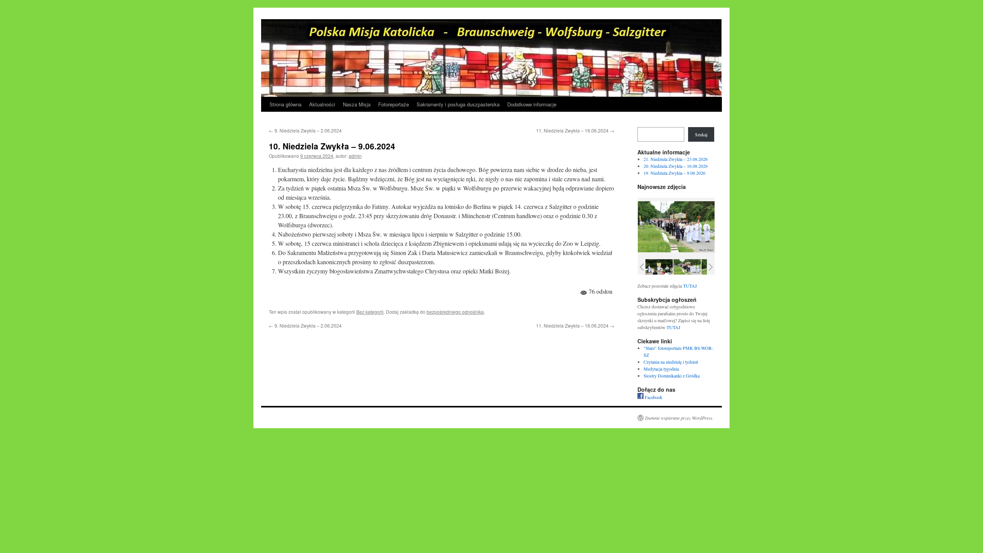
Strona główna (285, 104)
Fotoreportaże (393, 104)
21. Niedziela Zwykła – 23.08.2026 (676, 159)
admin (355, 155)
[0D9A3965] (687, 267)
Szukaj (701, 134)
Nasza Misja (357, 104)
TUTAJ (690, 286)
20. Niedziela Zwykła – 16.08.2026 (676, 166)
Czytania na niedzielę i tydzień (671, 362)
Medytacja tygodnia (661, 369)
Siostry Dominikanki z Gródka (672, 376)
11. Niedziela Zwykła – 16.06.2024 (575, 130)
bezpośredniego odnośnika (455, 311)
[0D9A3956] (659, 267)
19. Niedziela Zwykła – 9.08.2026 (674, 173)
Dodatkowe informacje (531, 104)
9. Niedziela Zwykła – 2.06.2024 (305, 130)
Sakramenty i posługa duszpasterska (458, 104)
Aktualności (322, 104)
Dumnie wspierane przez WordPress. (679, 418)
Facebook (653, 397)
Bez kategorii (370, 311)
